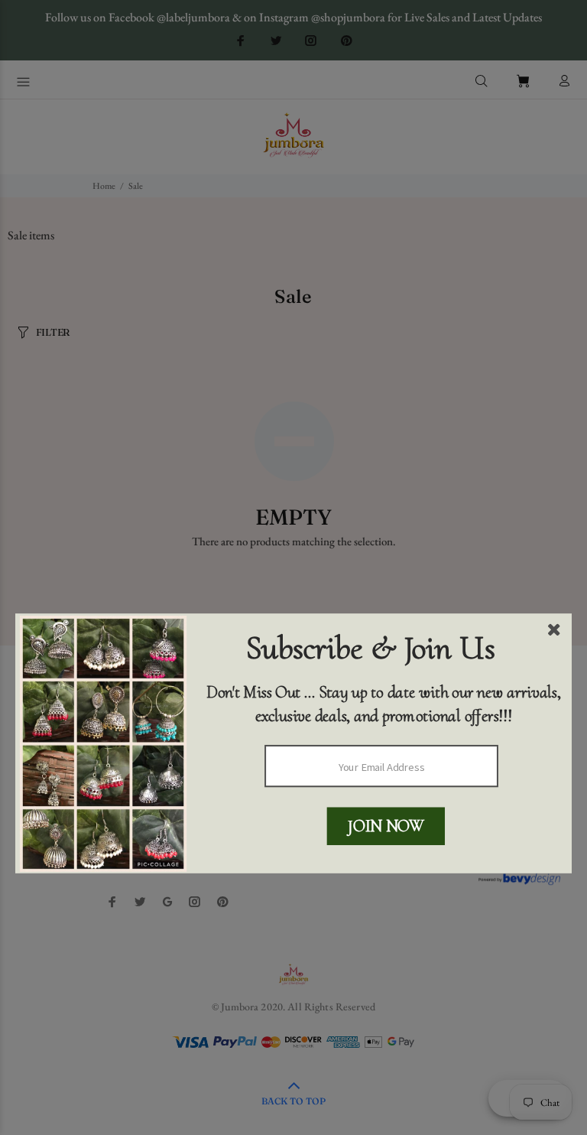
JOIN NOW (385, 825)
